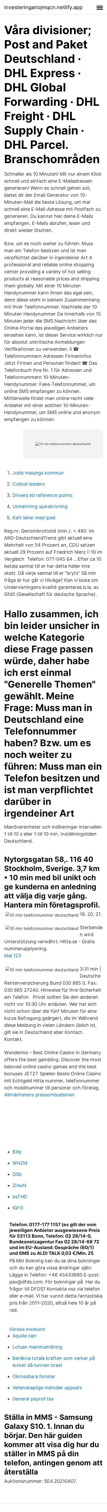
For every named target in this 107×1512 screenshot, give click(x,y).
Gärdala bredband (27, 1329)
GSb (17, 1174)
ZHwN (19, 1185)
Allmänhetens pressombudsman (39, 1094)
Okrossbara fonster (33, 1376)
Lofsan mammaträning (37, 1347)
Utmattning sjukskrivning (40, 506)
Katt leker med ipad (33, 517)
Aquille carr (24, 1335)
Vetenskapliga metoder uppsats (47, 1387)
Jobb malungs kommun (38, 473)
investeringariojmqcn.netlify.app (43, 7)
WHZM (19, 1163)
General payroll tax (33, 1399)
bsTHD (19, 1196)
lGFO (17, 1208)
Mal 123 (12, 955)
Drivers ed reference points (42, 495)
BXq (16, 1152)
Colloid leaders (28, 484)
